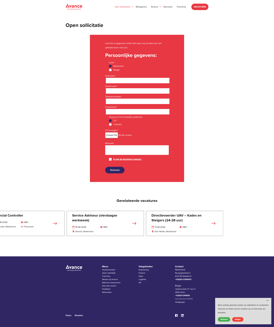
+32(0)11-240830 (182, 295)
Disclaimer (79, 315)
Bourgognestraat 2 (183, 273)
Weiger (238, 319)
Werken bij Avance (110, 279)
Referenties (107, 292)
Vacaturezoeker (108, 270)
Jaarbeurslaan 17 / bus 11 (185, 289)
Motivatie (109, 143)
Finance (142, 273)
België (117, 70)
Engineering (144, 270)
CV (115, 120)
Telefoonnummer (113, 96)
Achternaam (111, 86)
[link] (177, 315)
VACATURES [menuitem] (200, 7)
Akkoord (224, 319)
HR (140, 282)
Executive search (109, 286)
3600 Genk (180, 292)
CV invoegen (111, 130)
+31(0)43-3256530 (183, 279)
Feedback (106, 289)
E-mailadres (111, 107)
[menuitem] (123, 7)
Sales (141, 276)
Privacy (68, 315)
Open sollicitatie (108, 273)
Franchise (106, 276)
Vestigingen (180, 302)
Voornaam (110, 76)
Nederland (119, 66)
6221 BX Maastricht (183, 276)
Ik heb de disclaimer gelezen (127, 159)
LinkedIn (118, 124)
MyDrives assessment (111, 282)
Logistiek (142, 279)
